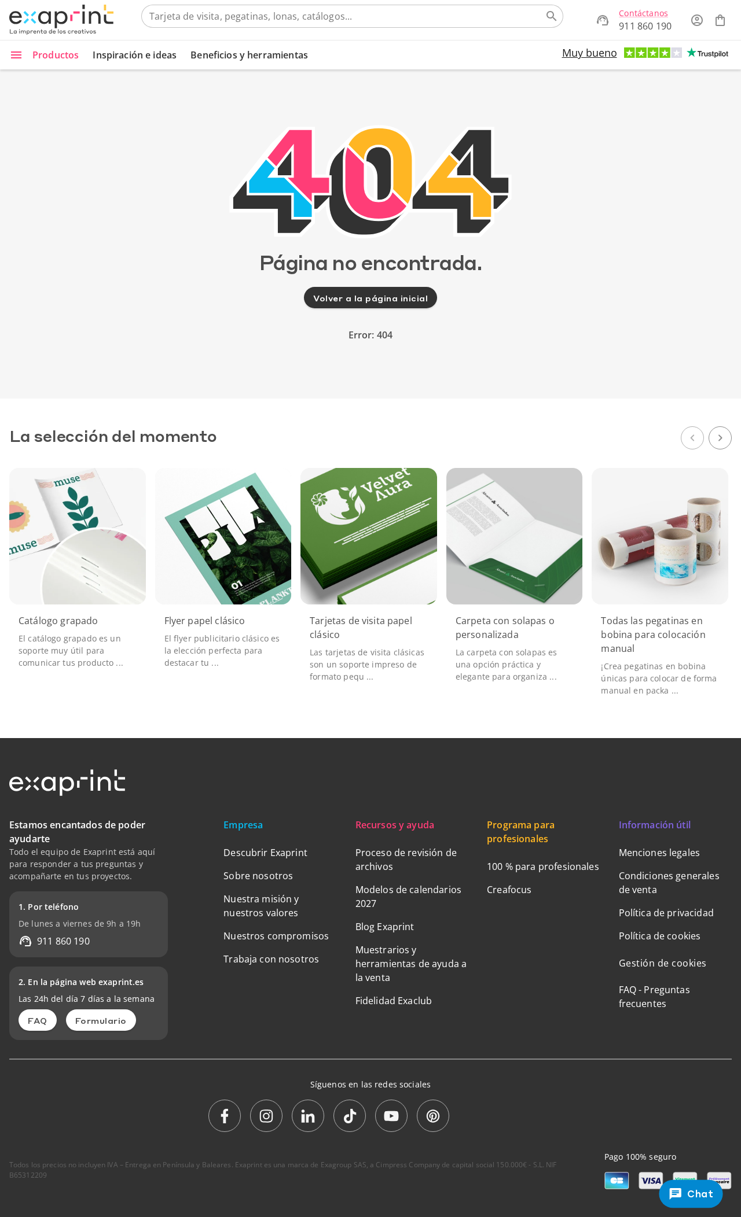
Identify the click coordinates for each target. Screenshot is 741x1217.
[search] (551, 16)
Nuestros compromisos (276, 936)
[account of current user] (697, 20)
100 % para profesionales (543, 866)
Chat (700, 1194)
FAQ (37, 1020)
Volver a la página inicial (370, 298)
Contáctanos (643, 13)
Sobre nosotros (258, 875)
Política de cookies (660, 936)
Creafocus (509, 889)
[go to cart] (720, 20)
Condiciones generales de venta (669, 882)
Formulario (101, 1020)
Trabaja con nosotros (271, 959)
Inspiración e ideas (135, 55)
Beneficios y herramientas (249, 55)
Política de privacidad (666, 912)
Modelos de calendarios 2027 (408, 896)
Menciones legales (659, 852)
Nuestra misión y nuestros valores (261, 906)
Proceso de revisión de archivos (406, 859)
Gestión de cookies (663, 963)
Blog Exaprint (384, 926)
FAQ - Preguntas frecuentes (654, 996)
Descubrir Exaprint (265, 852)
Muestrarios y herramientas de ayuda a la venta (411, 963)
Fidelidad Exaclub (393, 1000)
